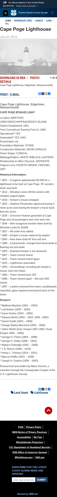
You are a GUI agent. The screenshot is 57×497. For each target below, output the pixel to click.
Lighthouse (41, 392)
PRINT (4, 94)
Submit (41, 479)
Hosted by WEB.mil (27, 493)
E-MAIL (14, 94)
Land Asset (21, 392)
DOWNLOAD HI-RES (12, 77)
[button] (27, 5)
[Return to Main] (48, 412)
